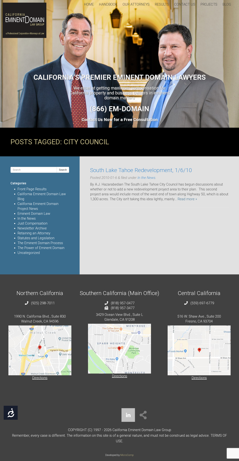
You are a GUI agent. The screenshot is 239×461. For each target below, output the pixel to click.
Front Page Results (32, 189)
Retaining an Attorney (33, 233)
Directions (39, 378)
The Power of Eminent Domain (40, 248)
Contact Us (184, 4)
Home (89, 4)
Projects (209, 4)
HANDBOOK (108, 4)
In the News (26, 218)
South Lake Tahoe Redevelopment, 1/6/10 (141, 170)
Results (162, 4)
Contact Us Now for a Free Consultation (120, 119)
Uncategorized (28, 253)
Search (63, 169)
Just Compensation (32, 223)
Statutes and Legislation (35, 238)
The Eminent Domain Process (40, 243)
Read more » (187, 199)
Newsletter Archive (32, 228)
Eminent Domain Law (33, 213)
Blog (227, 4)
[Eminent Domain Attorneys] (24, 20)
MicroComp (127, 455)
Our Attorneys (136, 4)
